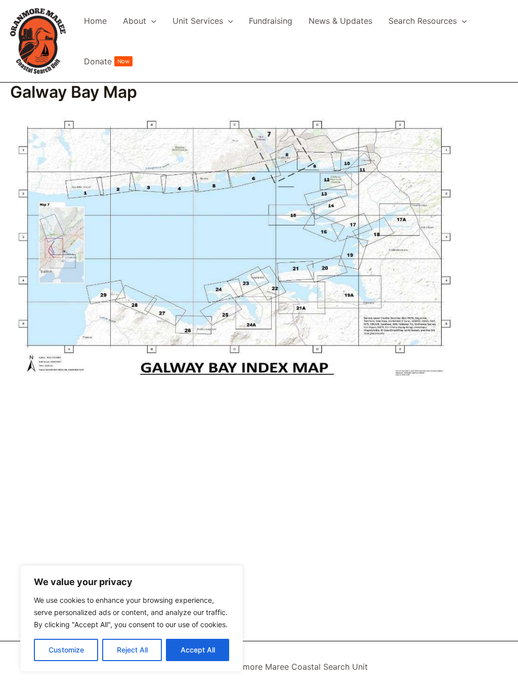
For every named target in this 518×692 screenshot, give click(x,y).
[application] (151, 21)
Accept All (198, 649)
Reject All (132, 649)
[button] (139, 21)
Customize (66, 649)
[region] (131, 618)
